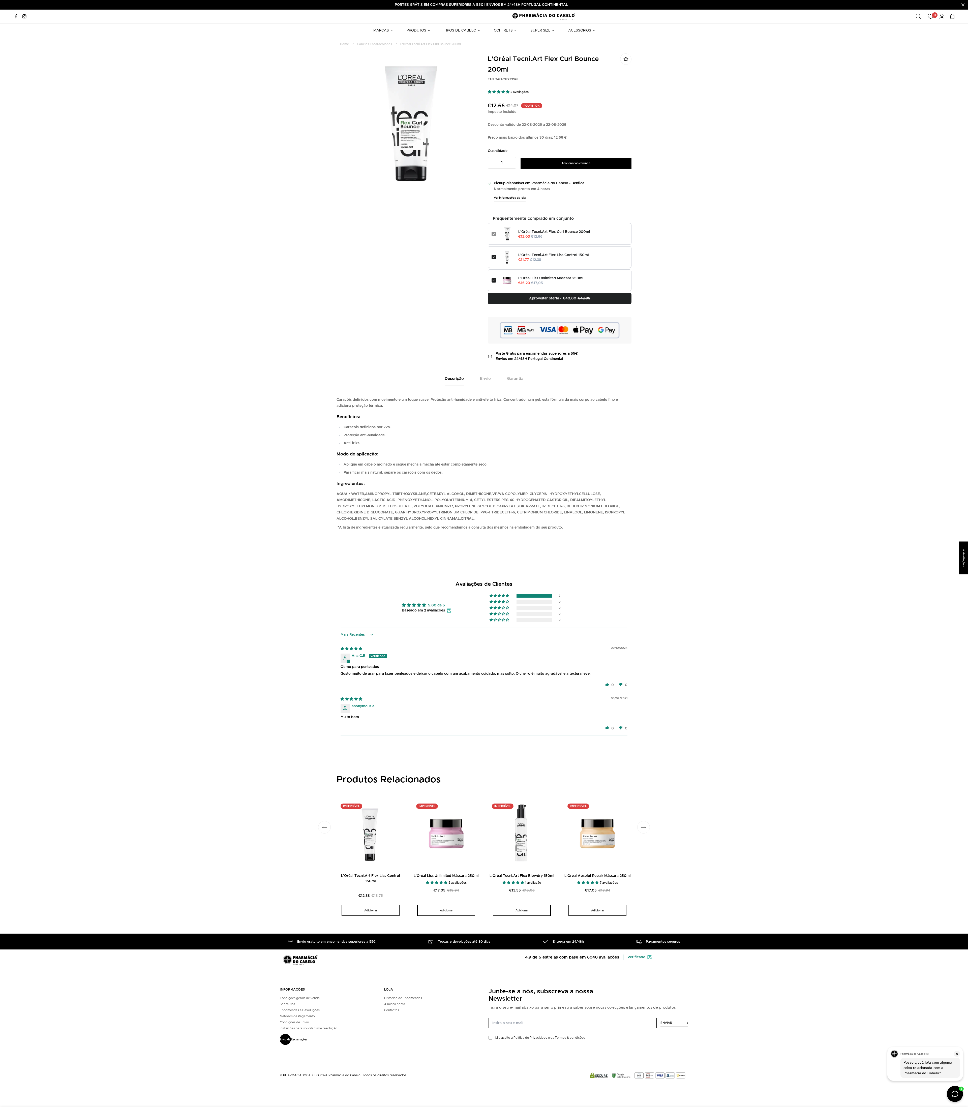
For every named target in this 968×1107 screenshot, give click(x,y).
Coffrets (503, 30)
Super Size (540, 30)
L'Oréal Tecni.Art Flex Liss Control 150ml (553, 255)
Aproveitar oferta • (559, 298)
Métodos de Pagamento (297, 1016)
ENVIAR (666, 1022)
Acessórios (579, 30)
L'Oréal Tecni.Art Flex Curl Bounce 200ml (554, 232)
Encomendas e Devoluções (300, 1010)
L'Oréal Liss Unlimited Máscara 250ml (550, 278)
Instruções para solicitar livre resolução (308, 1028)
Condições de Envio (294, 1022)
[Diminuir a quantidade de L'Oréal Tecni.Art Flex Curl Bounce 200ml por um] (493, 163)
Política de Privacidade (530, 1037)
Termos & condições (570, 1037)
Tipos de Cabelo (460, 30)
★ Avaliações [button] (963, 558)
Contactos (391, 1010)
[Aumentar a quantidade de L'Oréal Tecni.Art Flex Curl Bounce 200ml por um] (511, 163)
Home (344, 44)
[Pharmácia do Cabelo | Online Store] (543, 16)
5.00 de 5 (436, 605)
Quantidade (497, 151)
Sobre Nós (287, 1004)
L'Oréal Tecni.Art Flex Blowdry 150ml (522, 876)
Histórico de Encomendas (403, 998)
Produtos (416, 30)
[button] (499, 92)
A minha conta (394, 1004)
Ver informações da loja (510, 197)
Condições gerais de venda (300, 998)
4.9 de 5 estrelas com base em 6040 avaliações (572, 957)
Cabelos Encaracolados (374, 44)
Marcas (381, 30)
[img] (351, 649)
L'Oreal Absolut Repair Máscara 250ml (597, 876)
